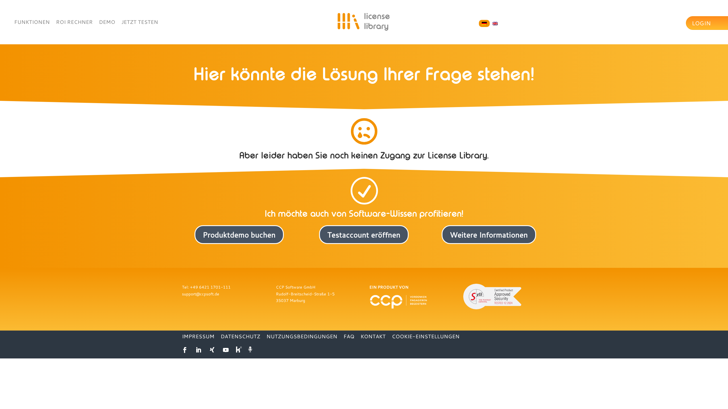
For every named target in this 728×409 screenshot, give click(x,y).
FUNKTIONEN (32, 22)
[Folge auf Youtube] (225, 350)
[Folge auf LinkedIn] (198, 350)
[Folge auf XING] (212, 350)
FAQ (349, 337)
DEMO (107, 22)
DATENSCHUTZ (240, 337)
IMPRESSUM (198, 337)
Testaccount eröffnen (363, 234)
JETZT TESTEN (139, 22)
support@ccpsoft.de (200, 294)
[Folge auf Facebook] (185, 350)
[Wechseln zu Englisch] (495, 23)
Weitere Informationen (489, 234)
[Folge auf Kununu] (239, 350)
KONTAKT (373, 337)
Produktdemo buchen (239, 234)
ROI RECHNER (74, 22)
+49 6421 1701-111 (210, 287)
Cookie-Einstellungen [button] (426, 337)
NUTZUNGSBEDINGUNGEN (301, 337)
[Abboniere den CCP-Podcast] (251, 350)
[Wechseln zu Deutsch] (484, 23)
